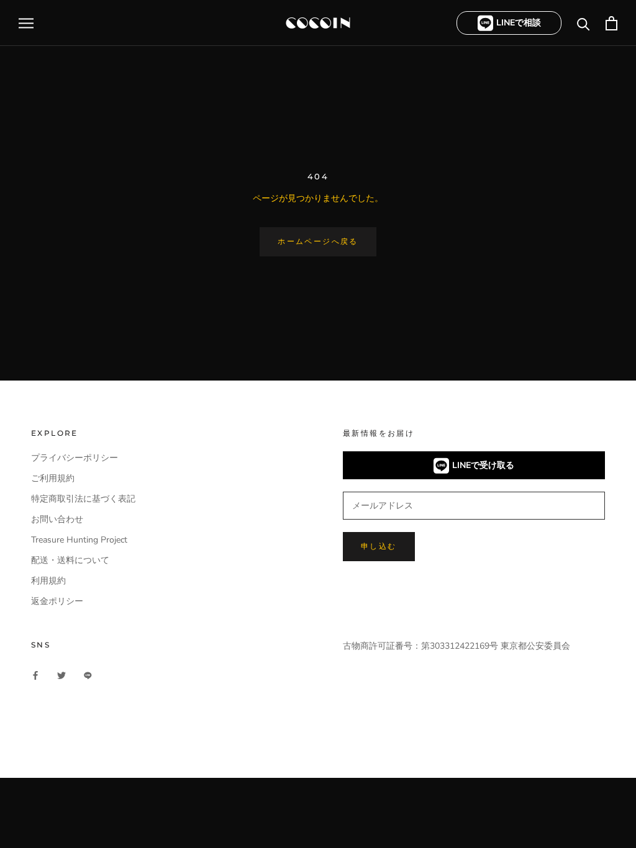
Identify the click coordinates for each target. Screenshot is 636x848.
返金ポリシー (57, 601)
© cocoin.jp (62, 745)
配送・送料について (70, 560)
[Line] (87, 674)
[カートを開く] (611, 23)
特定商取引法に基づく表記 (83, 499)
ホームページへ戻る (318, 241)
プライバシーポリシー (74, 458)
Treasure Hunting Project (79, 540)
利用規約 (48, 581)
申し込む (379, 546)
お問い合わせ (57, 519)
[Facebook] (35, 674)
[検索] (583, 23)
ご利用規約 (53, 478)
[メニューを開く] (26, 23)
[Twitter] (61, 674)
